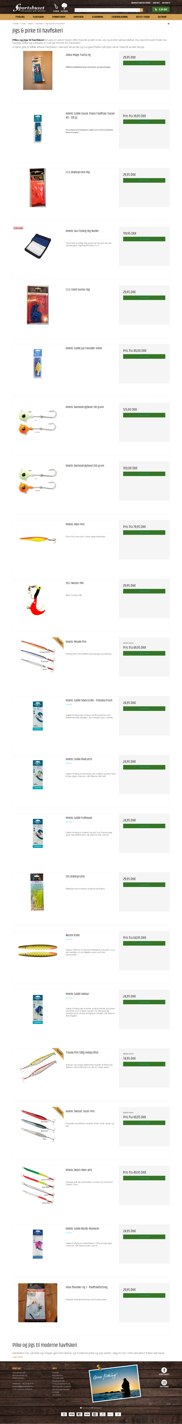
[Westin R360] (38, 956)
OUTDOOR (162, 17)
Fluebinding (97, 17)
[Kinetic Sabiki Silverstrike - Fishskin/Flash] (38, 721)
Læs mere (17, 1357)
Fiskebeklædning (120, 17)
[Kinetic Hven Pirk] (38, 545)
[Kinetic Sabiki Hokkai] (38, 1015)
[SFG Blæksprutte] (38, 898)
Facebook (86, 1408)
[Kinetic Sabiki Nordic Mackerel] (38, 1250)
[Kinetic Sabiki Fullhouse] (38, 839)
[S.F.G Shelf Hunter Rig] (38, 311)
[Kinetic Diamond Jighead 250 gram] (38, 487)
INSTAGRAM (164, 1386)
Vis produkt (144, 63)
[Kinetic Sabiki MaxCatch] (38, 780)
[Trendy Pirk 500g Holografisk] (38, 1074)
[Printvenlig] (168, 24)
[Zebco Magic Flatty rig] (38, 76)
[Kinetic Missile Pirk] (38, 663)
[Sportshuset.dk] (29, 7)
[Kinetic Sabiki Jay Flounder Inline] (38, 369)
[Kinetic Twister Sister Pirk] (38, 1132)
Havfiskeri (79, 17)
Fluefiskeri (38, 17)
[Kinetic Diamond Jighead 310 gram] (38, 428)
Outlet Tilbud (143, 17)
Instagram (97, 1408)
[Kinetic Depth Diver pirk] (38, 1191)
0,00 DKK (163, 9)
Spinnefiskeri (58, 17)
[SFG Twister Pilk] (38, 604)
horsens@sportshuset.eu (22, 1386)
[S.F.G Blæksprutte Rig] (38, 193)
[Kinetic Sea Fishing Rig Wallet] (38, 252)
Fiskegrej (20, 17)
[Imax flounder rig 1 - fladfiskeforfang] (38, 1308)
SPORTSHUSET (164, 1374)
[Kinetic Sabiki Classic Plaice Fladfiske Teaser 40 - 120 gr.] (38, 135)
